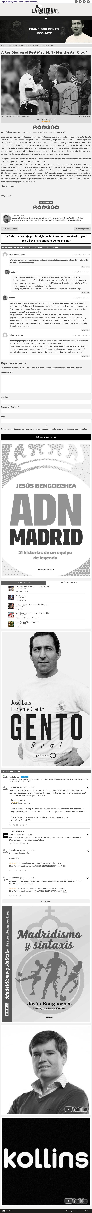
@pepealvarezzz (31, 837)
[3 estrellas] (46, 121)
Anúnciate (86, 1211)
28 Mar (33, 878)
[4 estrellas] (48, 121)
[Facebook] (35, 127)
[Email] (57, 127)
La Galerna (19, 609)
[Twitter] (39, 127)
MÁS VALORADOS (69, 582)
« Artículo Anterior (9, 229)
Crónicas (14, 45)
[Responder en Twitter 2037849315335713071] (11, 896)
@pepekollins (21, 834)
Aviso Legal (69, 1211)
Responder (85, 267)
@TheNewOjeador (16, 837)
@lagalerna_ (24, 787)
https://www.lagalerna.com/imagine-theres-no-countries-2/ (40, 888)
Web (3, 416)
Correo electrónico (10, 407)
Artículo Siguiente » (82, 229)
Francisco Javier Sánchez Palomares (27, 618)
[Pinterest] (48, 127)
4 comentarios (85, 116)
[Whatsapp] (53, 127)
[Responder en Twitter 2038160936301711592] (11, 843)
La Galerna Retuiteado (17, 831)
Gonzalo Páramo (21, 600)
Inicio (5, 45)
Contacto (78, 1211)
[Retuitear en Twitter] (8, 831)
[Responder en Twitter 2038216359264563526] (11, 871)
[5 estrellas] (49, 121)
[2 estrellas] (44, 121)
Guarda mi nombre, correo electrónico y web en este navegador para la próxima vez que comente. (44, 429)
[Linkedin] (44, 127)
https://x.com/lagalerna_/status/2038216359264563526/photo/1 (35, 866)
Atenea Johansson (22, 591)
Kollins (12, 834)
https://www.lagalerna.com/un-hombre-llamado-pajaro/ (38, 863)
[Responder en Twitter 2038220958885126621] (11, 825)
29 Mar (33, 787)
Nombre (5, 397)
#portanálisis (14, 858)
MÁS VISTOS (24, 582)
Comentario (7, 372)
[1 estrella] (42, 121)
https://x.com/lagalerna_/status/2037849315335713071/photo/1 (35, 891)
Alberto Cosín (16, 116)
